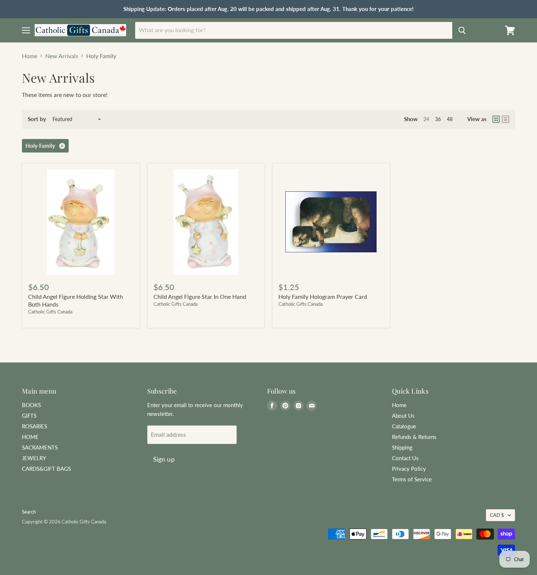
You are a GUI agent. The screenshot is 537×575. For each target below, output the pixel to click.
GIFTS (29, 415)
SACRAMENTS (40, 447)
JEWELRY (34, 458)
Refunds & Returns (414, 436)
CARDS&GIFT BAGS (46, 468)
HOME (30, 436)
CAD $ (497, 515)
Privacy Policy (409, 468)
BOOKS (31, 405)
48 (450, 119)
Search (29, 512)
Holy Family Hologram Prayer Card (322, 296)
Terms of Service (412, 479)
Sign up (164, 459)
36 (438, 119)
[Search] (462, 30)
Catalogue (404, 426)
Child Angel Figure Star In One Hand (199, 296)
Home (29, 56)
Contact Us (405, 458)
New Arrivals (61, 56)
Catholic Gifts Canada (50, 312)
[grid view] (496, 119)
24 (426, 119)
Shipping (402, 447)
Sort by (37, 119)
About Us (403, 415)
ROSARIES (34, 426)
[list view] (505, 119)
